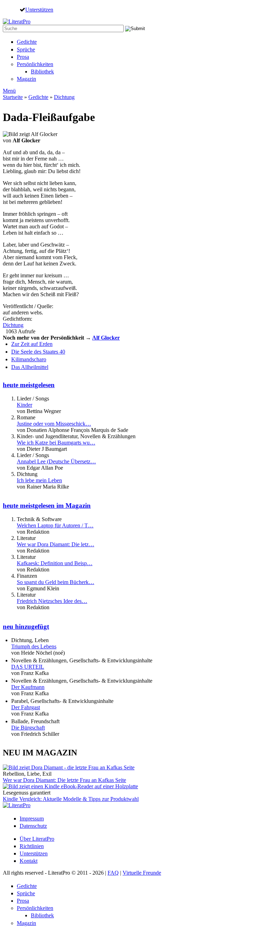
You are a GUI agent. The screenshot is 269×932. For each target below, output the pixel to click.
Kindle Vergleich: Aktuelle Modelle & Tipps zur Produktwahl (71, 799)
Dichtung (64, 97)
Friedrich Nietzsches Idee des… (52, 601)
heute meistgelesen (29, 385)
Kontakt (28, 861)
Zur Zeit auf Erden (32, 344)
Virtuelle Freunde (142, 873)
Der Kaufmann (27, 687)
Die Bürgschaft (28, 728)
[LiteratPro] (16, 21)
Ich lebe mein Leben (39, 480)
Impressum (32, 818)
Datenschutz (33, 826)
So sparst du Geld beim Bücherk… (55, 582)
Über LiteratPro (37, 839)
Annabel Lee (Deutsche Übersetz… (56, 461)
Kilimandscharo (28, 359)
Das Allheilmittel (29, 367)
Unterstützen (39, 9)
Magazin (26, 79)
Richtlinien (32, 846)
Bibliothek (42, 71)
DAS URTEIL (27, 667)
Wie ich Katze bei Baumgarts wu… (56, 443)
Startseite (13, 97)
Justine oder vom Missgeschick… (54, 424)
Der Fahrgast (25, 707)
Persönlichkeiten (35, 64)
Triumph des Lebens (33, 646)
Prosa (23, 57)
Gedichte (27, 42)
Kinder (24, 405)
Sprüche (26, 49)
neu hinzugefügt (26, 626)
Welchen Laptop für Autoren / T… (55, 525)
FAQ (113, 873)
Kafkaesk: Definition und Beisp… (54, 563)
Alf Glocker (106, 338)
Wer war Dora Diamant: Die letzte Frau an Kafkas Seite (64, 780)
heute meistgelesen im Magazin (47, 505)
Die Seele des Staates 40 (38, 352)
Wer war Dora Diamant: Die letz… (55, 544)
